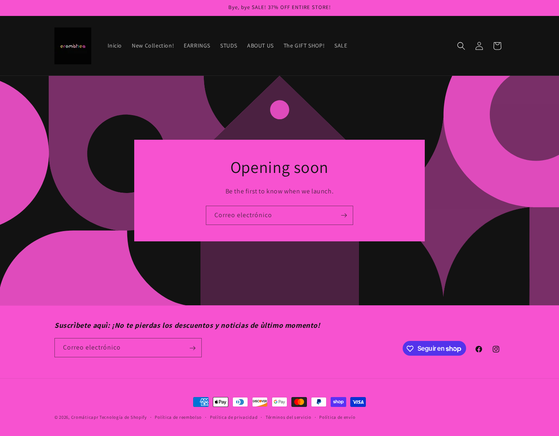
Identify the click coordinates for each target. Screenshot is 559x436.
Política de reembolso (178, 417)
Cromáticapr (85, 417)
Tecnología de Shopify (123, 417)
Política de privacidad (233, 417)
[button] (461, 46)
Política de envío (337, 417)
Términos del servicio (288, 417)
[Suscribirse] (344, 215)
